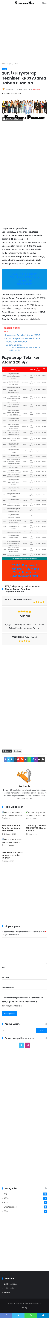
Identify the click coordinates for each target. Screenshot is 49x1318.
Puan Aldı (17, 350)
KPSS (15, 63)
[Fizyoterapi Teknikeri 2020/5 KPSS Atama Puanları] (36, 817)
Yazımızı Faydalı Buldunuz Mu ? (28, 348)
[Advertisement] (24, 33)
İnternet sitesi (8, 987)
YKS (5, 1194)
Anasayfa (8, 63)
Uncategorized (10, 1207)
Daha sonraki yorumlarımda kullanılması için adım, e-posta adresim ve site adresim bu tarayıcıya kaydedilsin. (22, 1002)
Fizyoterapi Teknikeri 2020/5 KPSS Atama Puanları (36, 828)
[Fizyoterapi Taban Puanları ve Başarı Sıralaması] (12, 817)
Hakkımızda (9, 1288)
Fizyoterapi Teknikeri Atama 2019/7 (22, 335)
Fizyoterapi (17, 751)
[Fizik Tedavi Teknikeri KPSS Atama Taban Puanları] (12, 844)
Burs (6, 1202)
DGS (6, 1211)
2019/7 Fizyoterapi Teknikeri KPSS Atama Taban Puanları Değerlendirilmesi (23, 341)
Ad (4, 967)
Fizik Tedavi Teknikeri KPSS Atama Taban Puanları (12, 855)
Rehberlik (9, 89)
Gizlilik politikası (10, 1284)
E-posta (6, 977)
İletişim (7, 1292)
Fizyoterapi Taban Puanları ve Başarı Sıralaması (11, 828)
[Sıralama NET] (24, 2)
